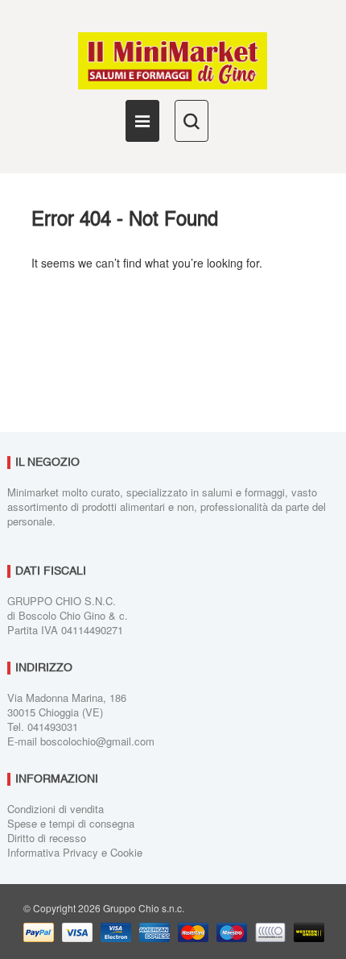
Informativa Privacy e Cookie (74, 852)
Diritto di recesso (46, 837)
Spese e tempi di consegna (70, 823)
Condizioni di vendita (55, 808)
